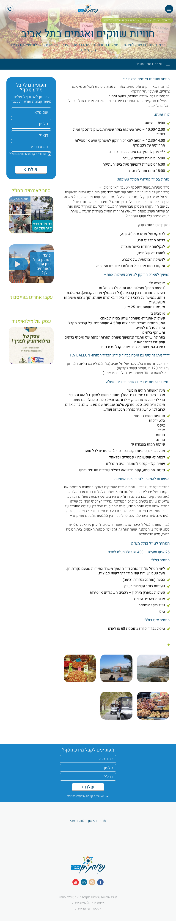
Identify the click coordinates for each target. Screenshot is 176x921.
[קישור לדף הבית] (88, 871)
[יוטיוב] (75, 882)
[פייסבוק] (100, 882)
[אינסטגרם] (92, 882)
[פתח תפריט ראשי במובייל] (169, 9)
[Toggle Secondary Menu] (166, 64)
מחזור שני (77, 820)
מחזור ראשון (97, 820)
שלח (32, 169)
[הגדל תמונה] (153, 670)
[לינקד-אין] (84, 882)
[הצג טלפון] (9, 9)
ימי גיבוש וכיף (149, 20)
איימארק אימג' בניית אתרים (88, 902)
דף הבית (166, 20)
